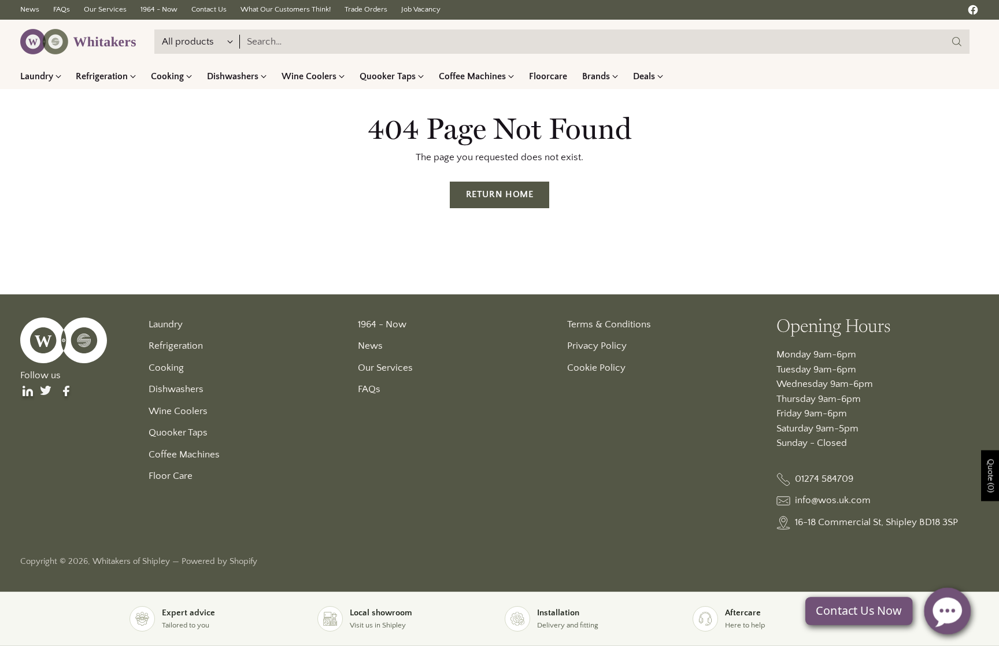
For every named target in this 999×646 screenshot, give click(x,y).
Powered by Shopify (219, 561)
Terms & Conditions (609, 324)
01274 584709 (824, 479)
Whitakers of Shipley (131, 561)
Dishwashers (176, 389)
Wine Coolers (178, 411)
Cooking (166, 368)
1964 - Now (382, 324)
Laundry (166, 324)
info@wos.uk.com (833, 500)
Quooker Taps (178, 432)
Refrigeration (176, 346)
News (370, 346)
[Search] (957, 41)
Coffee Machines (184, 454)
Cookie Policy (596, 368)
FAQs (369, 389)
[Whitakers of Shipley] (78, 41)
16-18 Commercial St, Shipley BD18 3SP (876, 522)
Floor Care (171, 476)
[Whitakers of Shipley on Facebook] (973, 12)
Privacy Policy (597, 346)
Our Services (385, 368)
